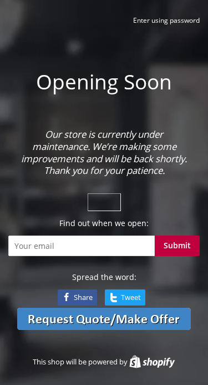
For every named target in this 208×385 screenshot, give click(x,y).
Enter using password (166, 20)
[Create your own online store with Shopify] (152, 362)
